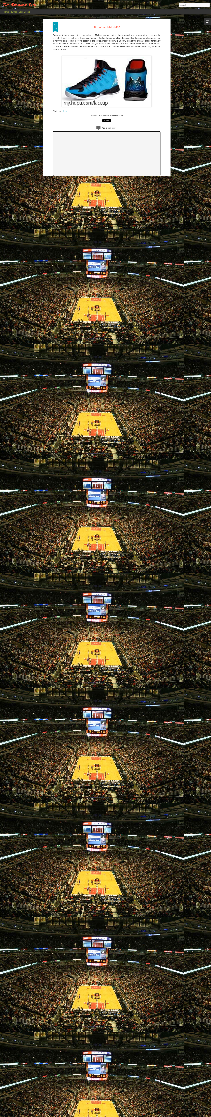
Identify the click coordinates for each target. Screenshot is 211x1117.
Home (6, 11)
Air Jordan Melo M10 (106, 27)
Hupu (64, 111)
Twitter (14, 11)
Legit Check (24, 11)
